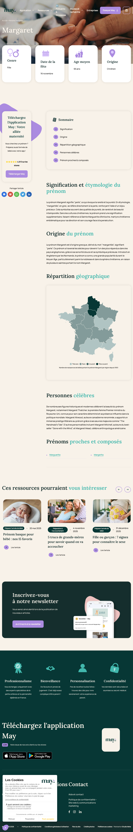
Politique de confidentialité (32, 827)
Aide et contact (76, 794)
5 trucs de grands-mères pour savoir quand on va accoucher (66, 541)
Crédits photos (89, 827)
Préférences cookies (105, 827)
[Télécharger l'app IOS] (14, 756)
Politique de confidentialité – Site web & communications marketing (83, 802)
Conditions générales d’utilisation (57, 827)
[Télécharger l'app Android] (39, 756)
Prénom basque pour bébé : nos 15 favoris (18, 536)
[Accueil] (10, 10)
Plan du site (76, 827)
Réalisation (122, 827)
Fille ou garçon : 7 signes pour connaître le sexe (110, 539)
